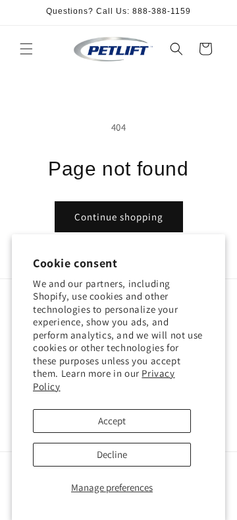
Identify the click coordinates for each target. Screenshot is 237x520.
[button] (26, 48)
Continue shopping (118, 217)
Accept (112, 420)
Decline (112, 454)
